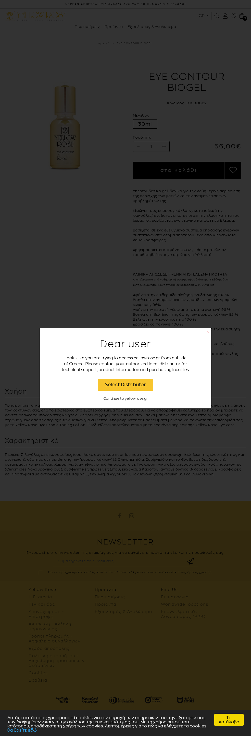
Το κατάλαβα (229, 720)
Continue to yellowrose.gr (125, 398)
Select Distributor (125, 384)
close (207, 331)
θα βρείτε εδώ (22, 730)
